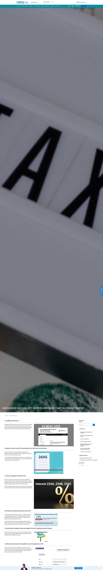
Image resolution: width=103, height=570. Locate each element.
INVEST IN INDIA (25, 6)
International (37, 6)
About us (19, 6)
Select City (33, 2)
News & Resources (45, 6)
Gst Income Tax (82, 460)
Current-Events (89, 460)
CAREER (51, 6)
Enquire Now (101, 291)
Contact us (57, 6)
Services (31, 6)
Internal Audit (95, 460)
